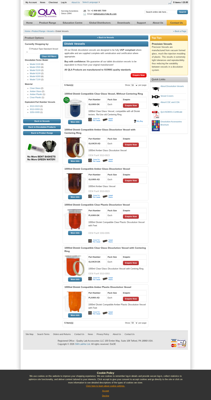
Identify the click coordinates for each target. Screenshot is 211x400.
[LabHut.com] (40, 13)
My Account (31, 2)
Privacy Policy (103, 334)
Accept (105, 391)
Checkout (53, 2)
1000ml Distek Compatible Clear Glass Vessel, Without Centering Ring (103, 93)
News (42, 2)
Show (127, 85)
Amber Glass (35, 91)
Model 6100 (35, 73)
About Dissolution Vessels (172, 86)
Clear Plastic (35, 97)
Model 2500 (35, 67)
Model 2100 (35, 64)
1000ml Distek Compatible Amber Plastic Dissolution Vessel (97, 287)
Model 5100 (35, 70)
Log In (64, 2)
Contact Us (79, 334)
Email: (102, 14)
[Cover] (94, 119)
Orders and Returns (62, 334)
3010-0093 (35, 109)
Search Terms (43, 334)
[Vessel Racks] (107, 119)
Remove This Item (30, 49)
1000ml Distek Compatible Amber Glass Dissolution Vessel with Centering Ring (100, 131)
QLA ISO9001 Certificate (171, 112)
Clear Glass (35, 88)
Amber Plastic (36, 94)
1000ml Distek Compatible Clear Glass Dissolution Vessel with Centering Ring (105, 249)
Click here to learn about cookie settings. (105, 386)
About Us (76, 2)
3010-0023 (35, 106)
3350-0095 (35, 112)
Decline (105, 396)
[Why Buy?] (138, 121)
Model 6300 (35, 76)
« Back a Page (179, 31)
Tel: (96, 11)
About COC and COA (170, 102)
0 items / (180, 2)
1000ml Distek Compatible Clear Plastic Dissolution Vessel (97, 204)
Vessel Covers (167, 96)
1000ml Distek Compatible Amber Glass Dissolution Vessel (97, 168)
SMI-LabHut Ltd (82, 344)
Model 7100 (35, 79)
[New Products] (42, 141)
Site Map (29, 334)
